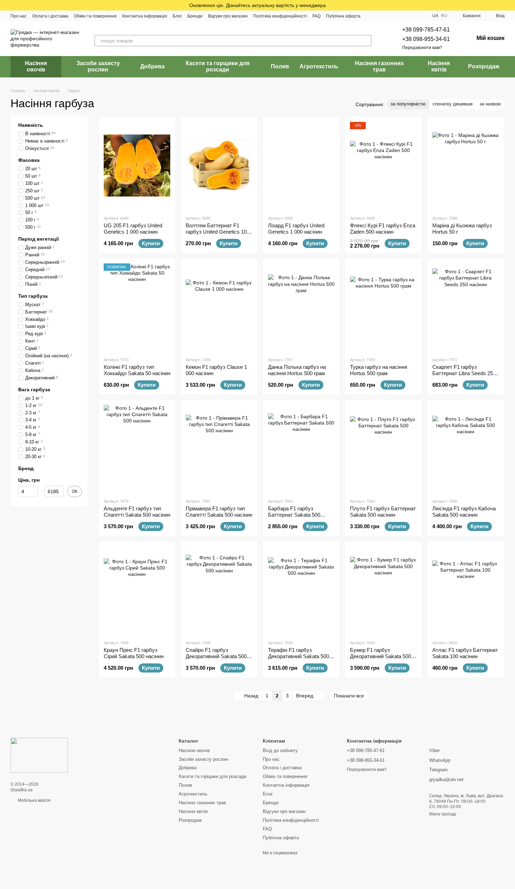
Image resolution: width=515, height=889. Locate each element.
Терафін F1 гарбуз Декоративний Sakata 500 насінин (298, 656)
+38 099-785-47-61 (426, 30)
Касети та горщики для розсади (217, 66)
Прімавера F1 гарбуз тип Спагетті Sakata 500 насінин (219, 511)
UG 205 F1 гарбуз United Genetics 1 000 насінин (133, 228)
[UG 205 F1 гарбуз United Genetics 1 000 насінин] (137, 165)
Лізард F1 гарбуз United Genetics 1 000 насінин (296, 228)
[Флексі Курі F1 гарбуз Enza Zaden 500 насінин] (383, 165)
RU (444, 16)
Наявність (30, 125)
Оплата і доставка (50, 16)
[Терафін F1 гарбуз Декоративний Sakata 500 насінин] (301, 590)
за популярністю (408, 103)
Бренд (26, 468)
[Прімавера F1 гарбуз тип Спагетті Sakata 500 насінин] (219, 448)
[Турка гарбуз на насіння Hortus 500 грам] (383, 307)
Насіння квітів (439, 66)
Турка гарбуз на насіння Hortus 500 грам (378, 370)
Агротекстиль (319, 66)
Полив (280, 66)
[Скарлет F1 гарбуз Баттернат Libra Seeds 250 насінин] (465, 307)
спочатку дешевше (453, 103)
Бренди (194, 16)
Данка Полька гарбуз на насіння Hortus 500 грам (297, 370)
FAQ (317, 16)
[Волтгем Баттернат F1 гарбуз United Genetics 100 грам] (219, 165)
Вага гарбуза (34, 389)
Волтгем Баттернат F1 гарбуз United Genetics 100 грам (217, 231)
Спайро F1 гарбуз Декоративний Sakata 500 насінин (216, 656)
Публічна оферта (343, 16)
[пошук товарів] (365, 40)
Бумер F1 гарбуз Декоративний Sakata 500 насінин (380, 656)
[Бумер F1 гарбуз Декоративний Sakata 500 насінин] (383, 590)
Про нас (19, 16)
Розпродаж (483, 66)
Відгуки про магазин (228, 16)
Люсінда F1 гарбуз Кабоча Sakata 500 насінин (464, 511)
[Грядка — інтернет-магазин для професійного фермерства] (39, 755)
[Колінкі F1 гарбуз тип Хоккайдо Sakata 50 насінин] (137, 307)
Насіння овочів (36, 66)
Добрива (152, 66)
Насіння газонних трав (379, 66)
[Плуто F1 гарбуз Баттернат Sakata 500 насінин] (383, 448)
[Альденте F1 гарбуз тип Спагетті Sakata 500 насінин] (137, 448)
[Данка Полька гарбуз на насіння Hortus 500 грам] (301, 307)
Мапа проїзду (442, 814)
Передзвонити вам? (422, 47)
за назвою (490, 103)
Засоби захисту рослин (98, 66)
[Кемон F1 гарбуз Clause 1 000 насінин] (219, 307)
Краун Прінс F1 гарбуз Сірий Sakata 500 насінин (134, 653)
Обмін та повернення (95, 16)
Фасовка (29, 160)
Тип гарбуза (33, 295)
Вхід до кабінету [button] (280, 750)
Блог (177, 16)
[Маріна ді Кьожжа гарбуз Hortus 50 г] (465, 165)
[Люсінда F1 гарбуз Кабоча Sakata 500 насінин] (465, 448)
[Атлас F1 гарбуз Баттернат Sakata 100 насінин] (465, 590)
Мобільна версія (33, 800)
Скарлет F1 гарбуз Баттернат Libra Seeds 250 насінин (464, 373)
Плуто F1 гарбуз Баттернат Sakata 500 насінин (383, 511)
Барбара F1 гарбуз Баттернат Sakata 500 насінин (294, 514)
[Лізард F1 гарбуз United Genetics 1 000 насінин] (301, 165)
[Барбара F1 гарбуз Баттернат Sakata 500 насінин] (301, 448)
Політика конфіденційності (280, 16)
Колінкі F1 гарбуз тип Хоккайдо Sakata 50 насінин (137, 370)
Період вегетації (38, 239)
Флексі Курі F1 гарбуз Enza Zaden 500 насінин (382, 228)
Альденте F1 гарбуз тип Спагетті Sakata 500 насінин (137, 511)
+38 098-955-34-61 (426, 39)
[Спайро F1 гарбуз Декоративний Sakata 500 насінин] (219, 590)
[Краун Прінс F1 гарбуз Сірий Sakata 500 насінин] (137, 590)
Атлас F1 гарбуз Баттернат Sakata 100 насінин (465, 653)
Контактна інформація (144, 16)
